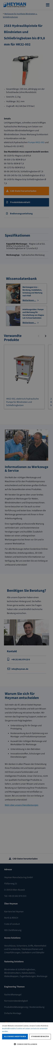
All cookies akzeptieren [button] (15, 1036)
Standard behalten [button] (40, 1036)
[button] (26, 1044)
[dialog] (26, 1035)
